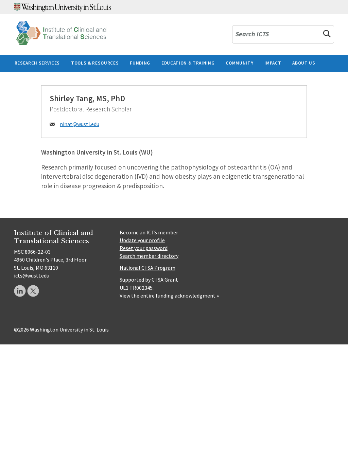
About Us (303, 63)
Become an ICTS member (149, 232)
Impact (272, 63)
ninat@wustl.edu (79, 124)
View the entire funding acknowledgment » (169, 295)
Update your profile (142, 240)
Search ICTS (252, 34)
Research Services (37, 63)
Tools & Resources (95, 63)
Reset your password (144, 248)
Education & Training (187, 63)
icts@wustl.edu (31, 275)
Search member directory (149, 255)
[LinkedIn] (20, 291)
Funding (140, 63)
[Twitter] (33, 291)
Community (239, 63)
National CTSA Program (147, 267)
